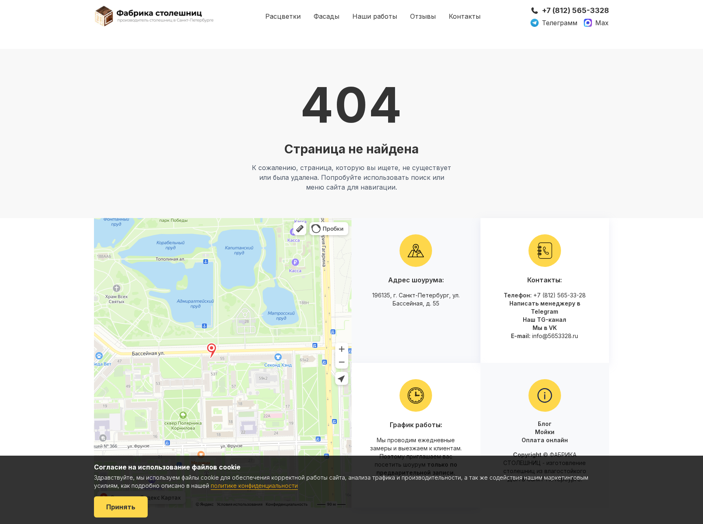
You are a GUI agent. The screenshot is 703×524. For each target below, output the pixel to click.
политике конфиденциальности (254, 485)
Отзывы (423, 16)
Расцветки (283, 16)
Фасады (326, 16)
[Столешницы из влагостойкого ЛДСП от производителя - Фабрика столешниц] (154, 16)
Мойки (545, 431)
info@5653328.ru (555, 335)
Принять (120, 507)
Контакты (464, 16)
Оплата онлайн (545, 440)
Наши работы (374, 16)
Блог (545, 423)
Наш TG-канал (544, 319)
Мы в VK (545, 327)
